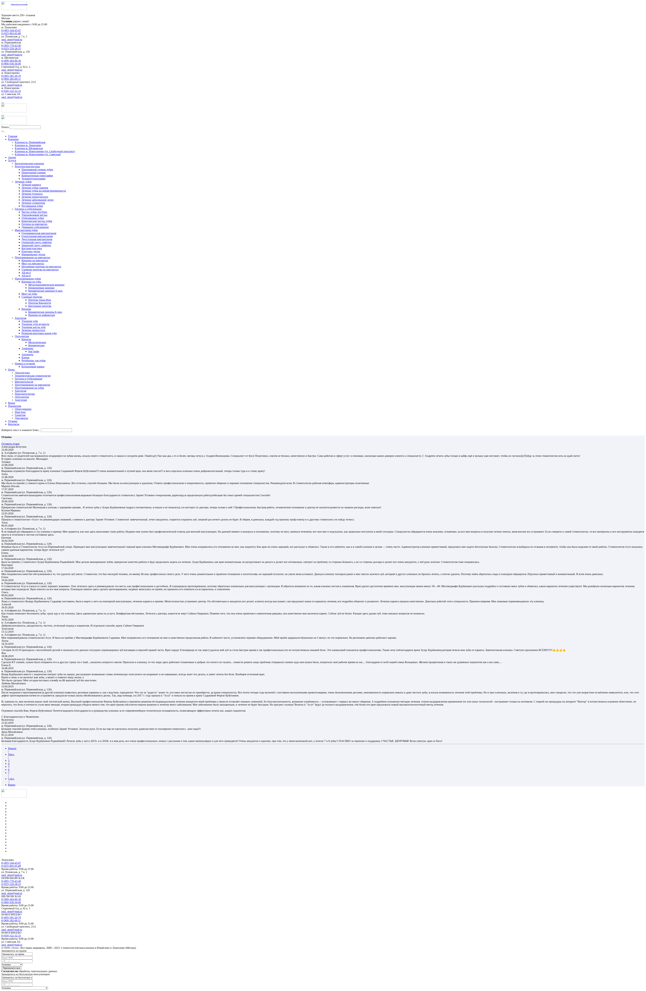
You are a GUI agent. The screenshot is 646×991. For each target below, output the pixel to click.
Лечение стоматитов (33, 202)
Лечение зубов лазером (35, 187)
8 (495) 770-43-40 (11, 45)
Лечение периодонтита (35, 196)
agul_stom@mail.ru (11, 39)
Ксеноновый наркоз (33, 366)
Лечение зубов (23, 181)
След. (11, 778)
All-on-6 (26, 275)
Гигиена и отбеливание (28, 208)
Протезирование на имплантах (32, 257)
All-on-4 (26, 272)
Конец (11, 784)
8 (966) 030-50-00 (11, 63)
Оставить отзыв (10, 443)
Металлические (37, 342)
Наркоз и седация (25, 363)
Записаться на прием (19, 4)
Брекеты (26, 339)
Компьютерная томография (37, 175)
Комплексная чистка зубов (37, 221)
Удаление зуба (30, 321)
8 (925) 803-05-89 (11, 33)
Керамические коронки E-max (45, 290)
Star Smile (33, 351)
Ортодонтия (22, 336)
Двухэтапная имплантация (37, 239)
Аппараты (27, 354)
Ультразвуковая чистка (34, 215)
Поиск (5, 127)
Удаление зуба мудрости (35, 324)
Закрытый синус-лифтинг (36, 245)
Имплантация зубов (26, 230)
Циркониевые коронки (41, 287)
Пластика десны (31, 251)
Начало (12, 748)
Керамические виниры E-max (45, 312)
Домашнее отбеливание (35, 227)
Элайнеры (27, 348)
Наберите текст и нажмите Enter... (20, 430)
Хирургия (20, 318)
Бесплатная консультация (29, 163)
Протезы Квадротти (39, 302)
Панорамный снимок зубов (37, 169)
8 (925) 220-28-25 (11, 48)
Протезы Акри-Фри (39, 299)
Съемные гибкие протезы (23, 836)
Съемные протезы (32, 296)
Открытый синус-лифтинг (37, 242)
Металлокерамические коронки (46, 284)
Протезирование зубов (28, 278)
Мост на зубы (29, 293)
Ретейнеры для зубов (34, 360)
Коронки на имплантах (35, 260)
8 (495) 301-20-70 (11, 75)
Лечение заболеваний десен (37, 199)
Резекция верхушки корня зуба (39, 333)
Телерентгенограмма (33, 178)
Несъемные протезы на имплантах (41, 266)
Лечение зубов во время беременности (44, 190)
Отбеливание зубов (33, 218)
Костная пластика (32, 248)
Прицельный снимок (34, 172)
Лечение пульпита (32, 193)
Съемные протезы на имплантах (40, 269)
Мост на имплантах (33, 263)
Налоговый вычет (18, 851)
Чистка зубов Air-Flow (34, 212)
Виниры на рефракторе (41, 315)
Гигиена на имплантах (34, 224)
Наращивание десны (33, 254)
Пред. (11, 754)
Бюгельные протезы (39, 306)
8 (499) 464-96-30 (11, 60)
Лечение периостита (33, 330)
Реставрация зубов (32, 205)
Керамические (36, 345)
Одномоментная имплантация (39, 233)
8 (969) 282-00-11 (11, 78)
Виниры (26, 309)
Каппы (25, 357)
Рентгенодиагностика (27, 166)
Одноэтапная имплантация (37, 236)
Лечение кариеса (31, 184)
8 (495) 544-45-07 (11, 30)
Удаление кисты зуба (34, 327)
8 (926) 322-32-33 (11, 91)
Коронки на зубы (31, 281)
